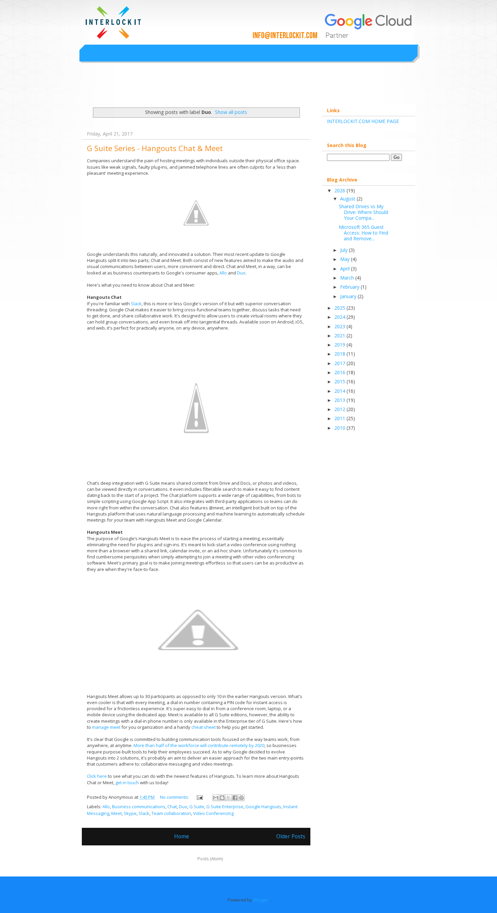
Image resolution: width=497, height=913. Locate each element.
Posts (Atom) (210, 859)
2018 (340, 354)
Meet (116, 813)
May (345, 259)
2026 (340, 190)
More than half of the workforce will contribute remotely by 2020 (199, 745)
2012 (340, 409)
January (349, 296)
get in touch (127, 782)
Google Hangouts (263, 806)
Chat (172, 806)
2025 (340, 308)
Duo (241, 273)
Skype (130, 813)
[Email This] (215, 797)
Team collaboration (171, 813)
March (347, 277)
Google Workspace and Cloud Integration (212, 14)
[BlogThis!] (222, 797)
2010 (340, 428)
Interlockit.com (107, 88)
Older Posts (290, 836)
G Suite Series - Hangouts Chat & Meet (155, 148)
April (345, 268)
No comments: (175, 797)
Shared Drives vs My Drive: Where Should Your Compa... (363, 212)
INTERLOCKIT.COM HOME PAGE (363, 121)
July (344, 250)
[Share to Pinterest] (241, 797)
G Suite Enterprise (224, 806)
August (348, 198)
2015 (340, 381)
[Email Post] (199, 797)
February (350, 287)
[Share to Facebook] (235, 797)
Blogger (261, 900)
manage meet (106, 727)
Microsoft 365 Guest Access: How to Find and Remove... (363, 233)
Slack (136, 304)
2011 (340, 418)
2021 (340, 335)
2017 (340, 363)
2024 (340, 317)
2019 (340, 344)
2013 (340, 400)
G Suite (196, 806)
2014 (340, 391)
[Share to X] (228, 797)
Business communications (138, 806)
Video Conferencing (213, 813)
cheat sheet (204, 727)
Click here (97, 776)
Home (181, 836)
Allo (223, 273)
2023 (340, 326)
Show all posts (231, 112)
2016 (340, 372)
